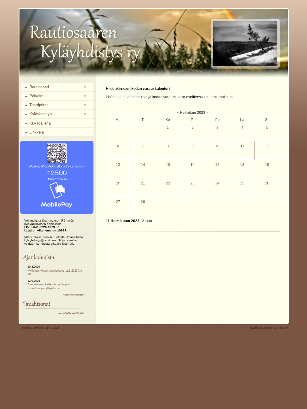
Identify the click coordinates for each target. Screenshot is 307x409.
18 (242, 165)
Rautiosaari (39, 87)
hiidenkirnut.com (219, 97)
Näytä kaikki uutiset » (74, 294)
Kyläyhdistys (40, 114)
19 (267, 165)
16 (192, 165)
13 (118, 165)
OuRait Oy (280, 327)
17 (217, 165)
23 (192, 183)
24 (217, 183)
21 (143, 183)
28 (143, 202)
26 (267, 183)
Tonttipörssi (39, 105)
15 (168, 165)
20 (118, 183)
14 (143, 165)
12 (267, 146)
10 (217, 146)
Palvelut (36, 96)
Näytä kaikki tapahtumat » (71, 313)
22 (168, 183)
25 (242, 183)
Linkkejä (36, 132)
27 (118, 202)
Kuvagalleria (40, 123)
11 (242, 146)
